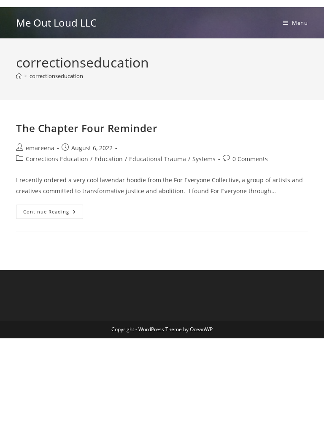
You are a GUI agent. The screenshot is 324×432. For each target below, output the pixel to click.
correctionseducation (56, 76)
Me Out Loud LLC (56, 23)
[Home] (19, 76)
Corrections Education (57, 159)
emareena (40, 148)
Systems (204, 159)
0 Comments (250, 159)
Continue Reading (53, 213)
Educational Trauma (157, 159)
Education (108, 159)
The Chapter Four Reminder (86, 128)
